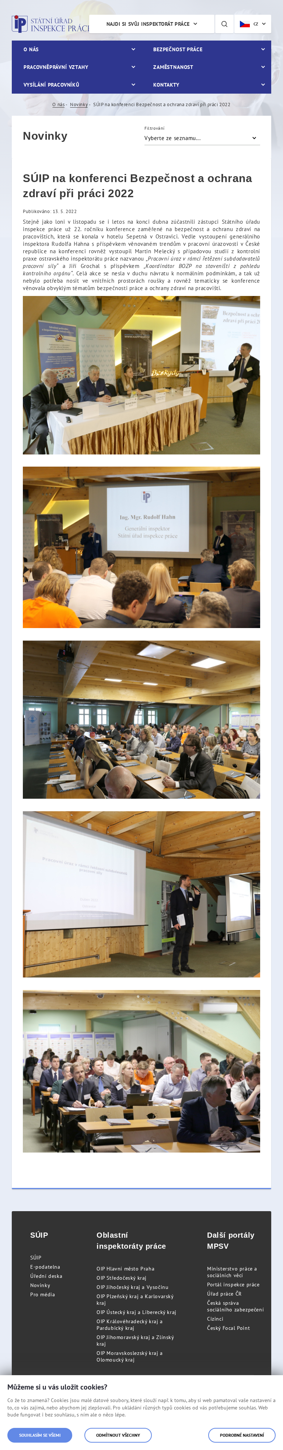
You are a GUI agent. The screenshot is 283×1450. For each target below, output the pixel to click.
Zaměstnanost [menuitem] (173, 67)
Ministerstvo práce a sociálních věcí (232, 1272)
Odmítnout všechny (118, 1435)
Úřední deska (46, 1276)
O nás (58, 104)
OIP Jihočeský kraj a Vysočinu (132, 1287)
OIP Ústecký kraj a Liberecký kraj (137, 1312)
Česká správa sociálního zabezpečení (235, 1306)
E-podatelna (45, 1266)
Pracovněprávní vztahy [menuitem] (56, 67)
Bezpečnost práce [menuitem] (177, 49)
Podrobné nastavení (242, 1435)
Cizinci (215, 1318)
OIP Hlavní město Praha (125, 1268)
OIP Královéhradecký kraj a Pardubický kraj (130, 1324)
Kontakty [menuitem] (166, 84)
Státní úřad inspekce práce (51, 24)
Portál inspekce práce (233, 1284)
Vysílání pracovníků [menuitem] (52, 84)
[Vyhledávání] (224, 24)
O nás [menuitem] (31, 49)
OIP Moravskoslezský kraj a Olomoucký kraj (130, 1356)
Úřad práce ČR (224, 1293)
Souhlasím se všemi (39, 1435)
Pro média (42, 1294)
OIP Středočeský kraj (122, 1278)
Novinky (79, 104)
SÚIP (35, 1257)
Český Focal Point (228, 1328)
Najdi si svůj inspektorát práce (148, 24)
